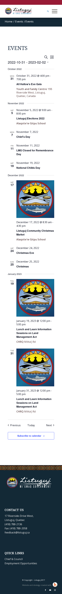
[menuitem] (46, 11)
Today (31, 425)
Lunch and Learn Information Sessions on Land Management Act (34, 333)
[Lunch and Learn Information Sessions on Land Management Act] (35, 298)
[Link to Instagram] (55, 590)
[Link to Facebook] (45, 590)
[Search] (46, 11)
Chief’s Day (23, 137)
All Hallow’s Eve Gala (29, 84)
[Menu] (53, 11)
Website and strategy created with (37, 585)
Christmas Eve (25, 253)
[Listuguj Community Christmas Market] (35, 199)
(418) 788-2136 (13, 524)
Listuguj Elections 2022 (30, 118)
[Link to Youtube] (50, 590)
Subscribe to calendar (29, 435)
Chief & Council (14, 559)
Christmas (22, 266)
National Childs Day (28, 168)
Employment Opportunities (21, 563)
